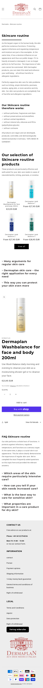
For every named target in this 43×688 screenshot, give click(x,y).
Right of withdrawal (14, 593)
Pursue (9, 563)
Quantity (5, 390)
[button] (3, 9)
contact (10, 558)
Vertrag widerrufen (17, 629)
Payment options (13, 568)
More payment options (21, 415)
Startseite (5, 24)
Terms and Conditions (15, 608)
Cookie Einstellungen (16, 683)
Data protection (13, 618)
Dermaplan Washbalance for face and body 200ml (11, 204)
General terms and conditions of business (19, 586)
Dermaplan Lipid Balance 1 (31, 202)
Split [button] (6, 422)
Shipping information (15, 574)
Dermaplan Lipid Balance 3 (31, 235)
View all (21, 246)
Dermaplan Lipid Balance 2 (11, 235)
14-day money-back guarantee (19, 579)
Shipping (13, 385)
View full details (32, 422)
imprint (9, 613)
